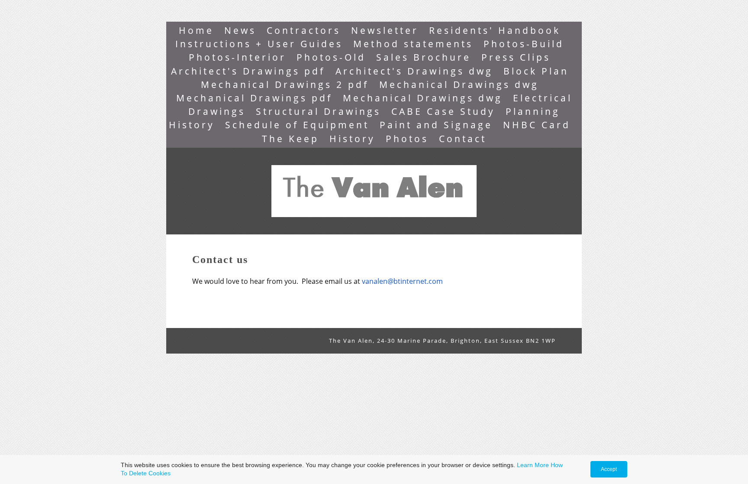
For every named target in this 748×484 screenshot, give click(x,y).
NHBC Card (537, 125)
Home (196, 30)
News (240, 30)
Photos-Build (524, 44)
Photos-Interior (237, 57)
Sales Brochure (423, 57)
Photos (407, 139)
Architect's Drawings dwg (414, 71)
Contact (463, 139)
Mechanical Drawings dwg (459, 84)
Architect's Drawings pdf (248, 71)
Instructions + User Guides (259, 44)
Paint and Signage (436, 125)
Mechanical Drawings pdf (254, 98)
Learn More (533, 464)
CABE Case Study (443, 111)
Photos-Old (331, 57)
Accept (609, 469)
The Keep (290, 139)
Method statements (413, 44)
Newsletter (385, 30)
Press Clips (516, 57)
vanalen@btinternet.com (402, 281)
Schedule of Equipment (297, 125)
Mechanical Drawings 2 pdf (285, 84)
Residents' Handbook (495, 30)
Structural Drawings (318, 111)
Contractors (304, 30)
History (352, 139)
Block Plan (536, 71)
